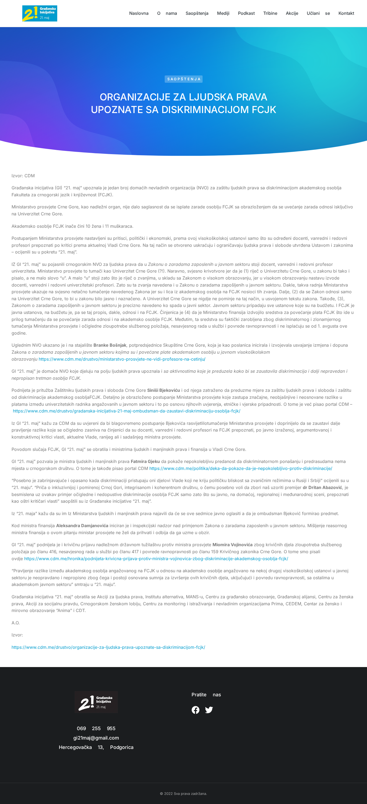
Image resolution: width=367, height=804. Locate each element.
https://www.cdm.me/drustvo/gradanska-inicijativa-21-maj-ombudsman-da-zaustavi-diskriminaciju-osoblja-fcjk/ (126, 411)
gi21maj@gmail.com (96, 738)
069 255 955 (96, 728)
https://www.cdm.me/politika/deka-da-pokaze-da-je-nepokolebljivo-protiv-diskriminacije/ (240, 468)
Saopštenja (184, 79)
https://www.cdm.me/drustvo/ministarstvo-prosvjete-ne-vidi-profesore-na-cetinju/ (122, 359)
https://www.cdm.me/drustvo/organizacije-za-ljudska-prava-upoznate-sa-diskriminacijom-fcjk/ (108, 647)
